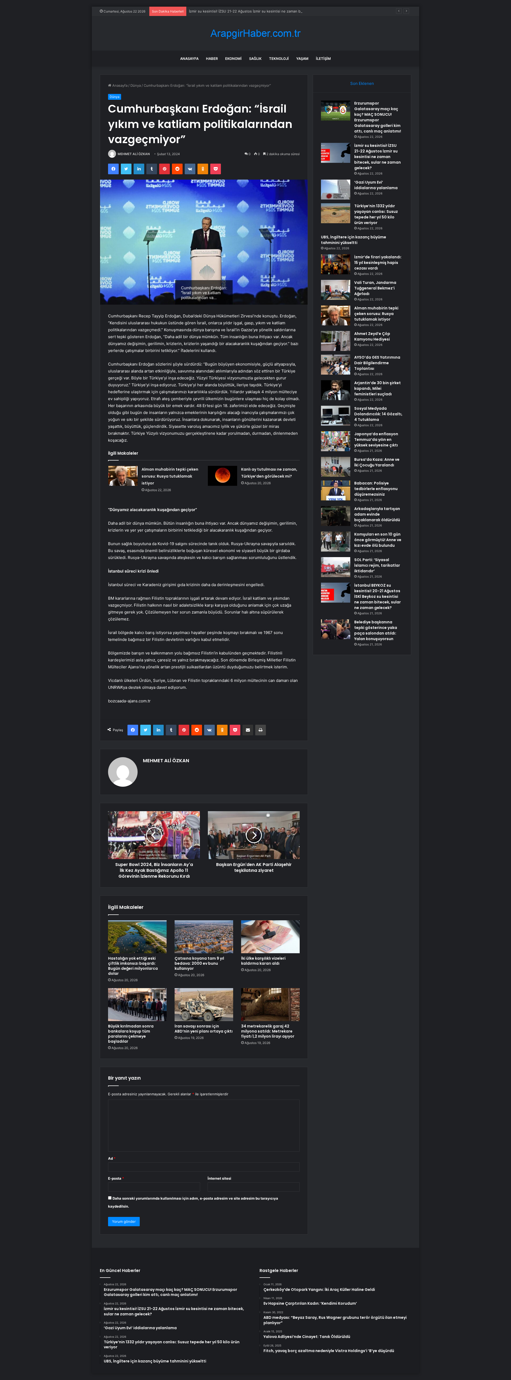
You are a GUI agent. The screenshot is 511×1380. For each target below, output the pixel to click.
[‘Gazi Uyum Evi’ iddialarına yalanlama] (335, 190)
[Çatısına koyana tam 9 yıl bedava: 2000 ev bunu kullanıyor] (204, 936)
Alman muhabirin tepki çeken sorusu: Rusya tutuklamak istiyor (170, 476)
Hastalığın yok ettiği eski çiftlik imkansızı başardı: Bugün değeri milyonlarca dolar (133, 966)
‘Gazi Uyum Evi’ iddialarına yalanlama (376, 185)
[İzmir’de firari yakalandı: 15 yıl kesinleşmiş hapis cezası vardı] (335, 264)
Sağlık (255, 58)
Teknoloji (279, 58)
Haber (212, 58)
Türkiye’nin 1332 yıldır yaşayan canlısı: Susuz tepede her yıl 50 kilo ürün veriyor (376, 214)
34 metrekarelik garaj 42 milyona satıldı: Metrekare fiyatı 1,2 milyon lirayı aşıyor (267, 1031)
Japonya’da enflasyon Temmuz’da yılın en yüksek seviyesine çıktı (376, 439)
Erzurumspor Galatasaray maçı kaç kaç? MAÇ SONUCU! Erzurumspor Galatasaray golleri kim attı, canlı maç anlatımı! (377, 117)
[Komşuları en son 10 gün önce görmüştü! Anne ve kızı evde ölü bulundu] (335, 542)
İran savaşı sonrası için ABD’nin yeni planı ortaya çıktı (204, 1028)
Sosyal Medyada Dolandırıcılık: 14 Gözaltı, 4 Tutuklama (378, 414)
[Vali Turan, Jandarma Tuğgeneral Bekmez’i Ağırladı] (335, 290)
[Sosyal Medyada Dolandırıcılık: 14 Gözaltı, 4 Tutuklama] (335, 416)
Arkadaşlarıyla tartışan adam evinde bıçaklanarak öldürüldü (377, 514)
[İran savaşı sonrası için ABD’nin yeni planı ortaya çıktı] (204, 1004)
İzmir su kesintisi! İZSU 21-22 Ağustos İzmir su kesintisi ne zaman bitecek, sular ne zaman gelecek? (271, 11)
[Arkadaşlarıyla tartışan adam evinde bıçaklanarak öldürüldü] (335, 516)
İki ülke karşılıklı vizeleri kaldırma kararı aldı (263, 961)
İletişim (323, 58)
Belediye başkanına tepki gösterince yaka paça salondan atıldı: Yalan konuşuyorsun (375, 630)
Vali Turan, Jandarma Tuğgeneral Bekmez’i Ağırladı (375, 288)
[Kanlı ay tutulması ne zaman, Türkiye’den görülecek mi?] (222, 476)
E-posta (116, 1178)
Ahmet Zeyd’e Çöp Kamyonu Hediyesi (372, 336)
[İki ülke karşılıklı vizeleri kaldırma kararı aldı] (270, 936)
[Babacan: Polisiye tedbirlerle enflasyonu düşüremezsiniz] (335, 490)
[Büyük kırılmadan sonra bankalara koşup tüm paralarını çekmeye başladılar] (137, 1004)
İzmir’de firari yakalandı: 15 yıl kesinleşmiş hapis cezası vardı (378, 262)
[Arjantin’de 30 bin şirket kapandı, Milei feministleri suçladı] (335, 390)
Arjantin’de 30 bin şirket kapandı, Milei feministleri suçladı (377, 388)
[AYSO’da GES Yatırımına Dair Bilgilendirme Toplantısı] (335, 365)
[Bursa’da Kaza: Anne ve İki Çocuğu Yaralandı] (335, 467)
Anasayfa (189, 58)
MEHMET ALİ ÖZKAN (134, 154)
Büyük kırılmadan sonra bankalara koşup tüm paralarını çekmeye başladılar (131, 1033)
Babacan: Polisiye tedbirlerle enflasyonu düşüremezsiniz (376, 488)
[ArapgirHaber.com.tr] (255, 33)
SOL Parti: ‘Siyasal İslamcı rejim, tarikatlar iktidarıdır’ (377, 565)
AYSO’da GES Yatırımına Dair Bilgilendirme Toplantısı (377, 363)
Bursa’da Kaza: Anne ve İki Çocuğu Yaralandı (376, 462)
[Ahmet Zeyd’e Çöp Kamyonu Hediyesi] (335, 341)
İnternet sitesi (219, 1178)
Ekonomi (233, 58)
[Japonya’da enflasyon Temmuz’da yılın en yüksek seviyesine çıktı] (335, 441)
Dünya (135, 85)
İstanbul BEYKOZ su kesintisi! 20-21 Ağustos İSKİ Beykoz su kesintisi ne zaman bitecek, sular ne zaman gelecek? (377, 596)
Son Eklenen (362, 83)
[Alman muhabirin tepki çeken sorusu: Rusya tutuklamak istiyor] (123, 476)
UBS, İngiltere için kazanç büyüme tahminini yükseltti (353, 239)
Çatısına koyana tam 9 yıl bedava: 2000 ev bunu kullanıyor (199, 963)
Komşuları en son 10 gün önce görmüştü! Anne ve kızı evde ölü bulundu (377, 540)
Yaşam (302, 58)
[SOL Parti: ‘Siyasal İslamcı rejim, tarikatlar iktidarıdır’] (335, 567)
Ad (112, 1158)
